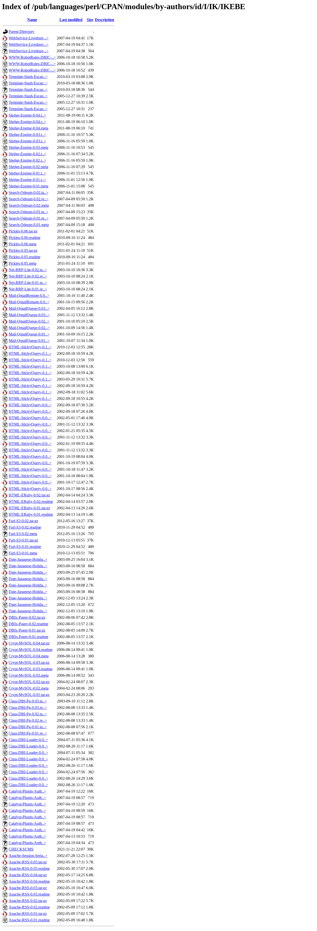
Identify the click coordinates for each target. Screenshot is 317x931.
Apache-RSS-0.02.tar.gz (28, 901)
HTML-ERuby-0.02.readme (31, 501)
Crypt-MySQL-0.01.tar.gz (29, 695)
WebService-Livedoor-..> (29, 38)
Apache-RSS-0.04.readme (29, 881)
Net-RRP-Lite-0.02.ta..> (28, 270)
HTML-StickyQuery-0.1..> (30, 347)
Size (90, 20)
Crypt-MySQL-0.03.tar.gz (29, 662)
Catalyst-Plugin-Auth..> (27, 791)
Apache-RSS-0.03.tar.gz (28, 888)
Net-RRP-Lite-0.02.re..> (28, 276)
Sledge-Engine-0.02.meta (28, 167)
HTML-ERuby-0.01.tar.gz (29, 508)
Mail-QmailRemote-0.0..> (29, 295)
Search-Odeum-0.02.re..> (29, 199)
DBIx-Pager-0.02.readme (28, 624)
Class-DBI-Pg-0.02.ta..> (28, 714)
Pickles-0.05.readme (24, 257)
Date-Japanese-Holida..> (28, 559)
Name (32, 20)
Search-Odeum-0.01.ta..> (28, 212)
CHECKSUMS (21, 849)
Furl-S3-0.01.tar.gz (23, 540)
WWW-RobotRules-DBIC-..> (32, 57)
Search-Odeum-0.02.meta (29, 205)
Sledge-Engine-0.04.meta (28, 128)
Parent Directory (21, 31)
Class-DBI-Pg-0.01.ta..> (28, 727)
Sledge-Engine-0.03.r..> (27, 141)
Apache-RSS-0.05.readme (29, 868)
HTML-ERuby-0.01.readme (31, 514)
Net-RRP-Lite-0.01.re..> (28, 289)
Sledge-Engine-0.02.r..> (27, 160)
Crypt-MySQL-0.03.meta (29, 675)
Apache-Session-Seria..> (28, 855)
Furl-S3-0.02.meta (23, 534)
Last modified (70, 20)
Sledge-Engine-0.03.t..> (27, 134)
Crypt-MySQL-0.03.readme (31, 669)
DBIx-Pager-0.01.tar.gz (27, 630)
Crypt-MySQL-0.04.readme (31, 649)
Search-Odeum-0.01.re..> (29, 218)
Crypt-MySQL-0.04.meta (29, 656)
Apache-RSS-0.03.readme (29, 894)
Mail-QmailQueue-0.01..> (29, 334)
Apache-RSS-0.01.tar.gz (28, 913)
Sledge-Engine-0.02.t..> (27, 154)
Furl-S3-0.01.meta (23, 553)
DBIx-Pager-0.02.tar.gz (27, 617)
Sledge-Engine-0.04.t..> (27, 115)
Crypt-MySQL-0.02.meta (29, 688)
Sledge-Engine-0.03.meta (28, 147)
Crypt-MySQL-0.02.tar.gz (29, 682)
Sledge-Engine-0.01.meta (28, 186)
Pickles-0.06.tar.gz (23, 231)
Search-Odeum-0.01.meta (29, 225)
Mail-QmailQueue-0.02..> (29, 321)
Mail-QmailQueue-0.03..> (29, 308)
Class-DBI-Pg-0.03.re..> (28, 707)
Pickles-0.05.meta (22, 263)
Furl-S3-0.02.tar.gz (23, 521)
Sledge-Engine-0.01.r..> (27, 180)
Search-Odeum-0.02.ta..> (28, 192)
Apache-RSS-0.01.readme (29, 920)
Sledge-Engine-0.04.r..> (27, 122)
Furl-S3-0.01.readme (25, 546)
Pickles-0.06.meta (22, 244)
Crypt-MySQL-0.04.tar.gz (29, 643)
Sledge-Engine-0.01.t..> (27, 173)
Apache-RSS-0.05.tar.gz (28, 862)
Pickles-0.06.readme (24, 237)
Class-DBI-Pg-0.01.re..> (28, 733)
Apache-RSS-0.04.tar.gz (28, 875)
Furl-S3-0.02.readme (25, 527)
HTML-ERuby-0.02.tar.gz (29, 495)
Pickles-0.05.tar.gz (23, 250)
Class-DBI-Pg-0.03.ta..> (28, 701)
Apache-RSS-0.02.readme (29, 907)
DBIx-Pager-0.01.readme (28, 637)
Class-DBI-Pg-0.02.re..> (28, 720)
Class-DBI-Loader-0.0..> (28, 740)
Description (104, 20)
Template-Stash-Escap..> (28, 77)
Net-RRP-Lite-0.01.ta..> (28, 283)
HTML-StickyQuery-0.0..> (30, 405)
